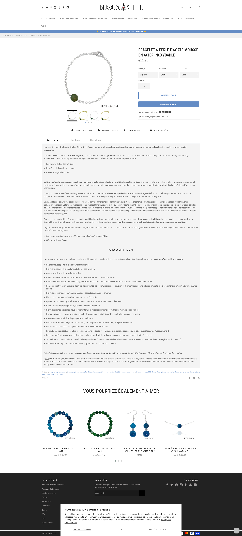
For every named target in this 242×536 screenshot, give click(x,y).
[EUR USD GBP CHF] (183, 7)
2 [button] (88, 122)
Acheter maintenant (168, 105)
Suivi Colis (46, 505)
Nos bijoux (95, 140)
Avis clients (190, 19)
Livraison (75, 140)
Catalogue (51, 19)
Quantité (141, 80)
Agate (53, 372)
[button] (115, 461)
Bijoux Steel (52, 533)
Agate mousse (61, 372)
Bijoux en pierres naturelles (95, 19)
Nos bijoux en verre (150, 19)
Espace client (47, 522)
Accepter (120, 529)
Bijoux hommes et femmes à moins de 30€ (104, 372)
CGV (43, 514)
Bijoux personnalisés (69, 19)
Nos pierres (132, 19)
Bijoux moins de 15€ (127, 372)
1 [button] (85, 122)
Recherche (46, 501)
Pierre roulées (118, 19)
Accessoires (168, 19)
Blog (180, 19)
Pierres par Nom (57, 374)
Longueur (183, 69)
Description (53, 140)
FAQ (43, 518)
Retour (44, 510)
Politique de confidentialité (53, 484)
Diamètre (162, 69)
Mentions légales (49, 493)
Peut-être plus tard (157, 529)
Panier (43, 26)
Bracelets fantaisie (182, 372)
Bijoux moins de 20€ (143, 372)
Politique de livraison (50, 489)
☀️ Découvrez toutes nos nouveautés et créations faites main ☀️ (121, 31)
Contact (45, 497)
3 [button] (91, 122)
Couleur (141, 69)
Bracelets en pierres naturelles (163, 372)
